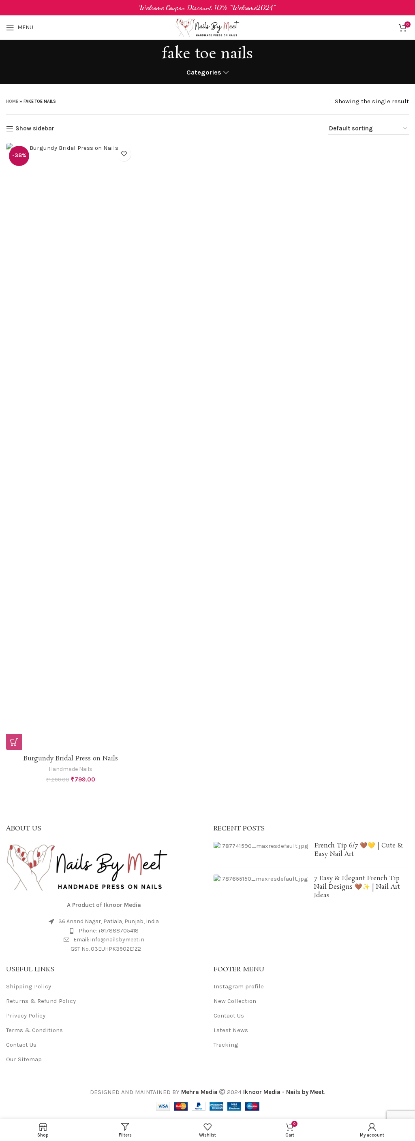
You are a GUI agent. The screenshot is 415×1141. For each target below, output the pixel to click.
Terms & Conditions (34, 1030)
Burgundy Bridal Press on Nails (71, 758)
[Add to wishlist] (124, 154)
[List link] (103, 931)
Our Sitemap (24, 1059)
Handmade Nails (70, 769)
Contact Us (21, 1044)
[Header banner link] (207, 7)
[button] (14, 742)
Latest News (231, 1030)
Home (12, 101)
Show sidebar (34, 128)
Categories (203, 72)
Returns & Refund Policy (41, 1001)
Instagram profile (239, 986)
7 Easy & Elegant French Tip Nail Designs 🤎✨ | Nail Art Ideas (357, 887)
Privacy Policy (25, 1015)
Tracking (226, 1044)
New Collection (235, 1001)
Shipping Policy (28, 986)
